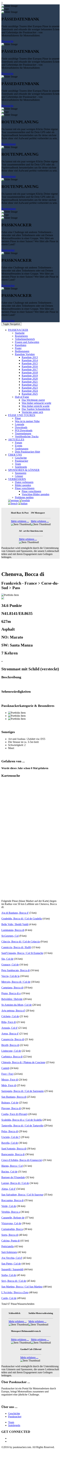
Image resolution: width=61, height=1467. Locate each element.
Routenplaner (8, 144)
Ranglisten (20, 345)
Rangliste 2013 (30, 357)
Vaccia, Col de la (10, 976)
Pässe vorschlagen (24, 488)
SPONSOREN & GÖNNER (23, 470)
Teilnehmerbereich (25, 339)
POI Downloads (23, 430)
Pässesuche (7, 41)
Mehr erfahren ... (20, 521)
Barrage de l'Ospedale (13, 1177)
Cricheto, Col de (10, 1016)
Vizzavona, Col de (11, 1223)
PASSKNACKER (18, 329)
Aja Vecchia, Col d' (11, 1257)
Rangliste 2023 (30, 387)
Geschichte (21, 457)
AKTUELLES (16, 439)
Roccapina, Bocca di (12, 1200)
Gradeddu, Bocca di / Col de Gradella (21, 918)
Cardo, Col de (8, 1298)
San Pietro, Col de (11, 1263)
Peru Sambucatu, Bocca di (15, 970)
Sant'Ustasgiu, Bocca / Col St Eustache (22, 953)
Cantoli (5, 1068)
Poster (18, 348)
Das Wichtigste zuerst (33, 400)
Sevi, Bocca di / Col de (13, 1280)
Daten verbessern (24, 482)
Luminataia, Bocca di (12, 930)
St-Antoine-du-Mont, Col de (16, 1004)
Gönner (19, 476)
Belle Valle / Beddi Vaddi (14, 924)
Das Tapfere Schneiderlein (36, 409)
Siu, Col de (7, 958)
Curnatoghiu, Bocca (12, 1229)
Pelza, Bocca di (9, 1131)
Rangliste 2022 (30, 384)
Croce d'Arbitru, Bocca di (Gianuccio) (21, 1160)
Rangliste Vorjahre (25, 354)
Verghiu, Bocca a (10, 1211)
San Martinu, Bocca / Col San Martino (22, 1286)
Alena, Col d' (8, 1188)
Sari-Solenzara (9, 1252)
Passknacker (8, 250)
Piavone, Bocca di (11, 1108)
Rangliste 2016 (30, 366)
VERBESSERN (17, 479)
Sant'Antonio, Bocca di (13, 1148)
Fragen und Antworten (27, 342)
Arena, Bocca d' (10, 1033)
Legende (19, 424)
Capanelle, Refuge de (12, 1217)
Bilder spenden (23, 485)
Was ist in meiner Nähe (27, 421)
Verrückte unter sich (32, 412)
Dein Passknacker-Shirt (27, 451)
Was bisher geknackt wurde (36, 403)
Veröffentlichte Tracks (26, 436)
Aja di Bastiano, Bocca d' (15, 912)
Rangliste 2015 (30, 363)
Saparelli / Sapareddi (12, 1269)
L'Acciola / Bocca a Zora (14, 1292)
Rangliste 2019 (30, 375)
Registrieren (21, 336)
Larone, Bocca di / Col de (15, 1183)
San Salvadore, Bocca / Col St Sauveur (22, 1194)
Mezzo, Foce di (9, 1079)
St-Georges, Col (10, 935)
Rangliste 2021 (30, 381)
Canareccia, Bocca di (12, 1039)
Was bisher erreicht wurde (35, 406)
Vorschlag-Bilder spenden (35, 494)
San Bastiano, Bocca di (13, 1096)
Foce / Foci (7, 1073)
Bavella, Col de (9, 1142)
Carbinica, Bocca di (12, 1056)
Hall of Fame (22, 396)
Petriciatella (7, 1246)
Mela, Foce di (8, 1085)
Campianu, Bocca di (12, 987)
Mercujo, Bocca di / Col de (15, 981)
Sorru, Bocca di (9, 1234)
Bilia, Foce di (8, 1022)
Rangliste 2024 (30, 390)
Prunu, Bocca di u (11, 993)
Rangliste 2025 (30, 393)
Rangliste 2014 (30, 360)
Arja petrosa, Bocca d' (13, 1010)
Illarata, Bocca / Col (12, 1165)
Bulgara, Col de (9, 1102)
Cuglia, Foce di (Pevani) (14, 1114)
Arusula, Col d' (9, 1027)
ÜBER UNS (15, 454)
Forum (18, 442)
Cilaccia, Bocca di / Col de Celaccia (20, 941)
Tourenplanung (23, 433)
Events (18, 445)
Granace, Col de (10, 964)
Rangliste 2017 (30, 369)
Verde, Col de (8, 1206)
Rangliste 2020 (30, 378)
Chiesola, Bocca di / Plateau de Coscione (23, 1062)
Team (18, 463)
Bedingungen (22, 351)
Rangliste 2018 (30, 372)
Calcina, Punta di (10, 1240)
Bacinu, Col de (9, 1171)
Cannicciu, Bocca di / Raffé (16, 947)
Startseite (20, 333)
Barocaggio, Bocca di (13, 1154)
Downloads (21, 427)
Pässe (18, 418)
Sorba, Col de (8, 1275)
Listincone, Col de (11, 1050)
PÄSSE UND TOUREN (21, 415)
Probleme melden (24, 497)
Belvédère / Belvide (12, 999)
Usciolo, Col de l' (10, 1137)
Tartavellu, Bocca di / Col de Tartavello (22, 1125)
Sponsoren (20, 473)
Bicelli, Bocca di (10, 1045)
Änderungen (21, 448)
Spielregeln (21, 466)
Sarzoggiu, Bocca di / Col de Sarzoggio (22, 1091)
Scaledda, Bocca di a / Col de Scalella (21, 1119)
